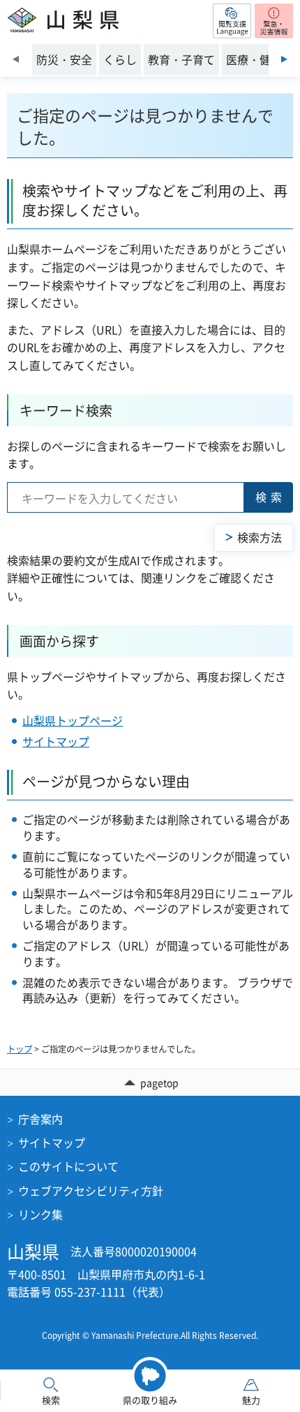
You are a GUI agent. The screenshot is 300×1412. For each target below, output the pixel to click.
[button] (232, 20)
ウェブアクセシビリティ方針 (90, 1190)
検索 (270, 496)
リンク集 (40, 1214)
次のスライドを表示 (284, 59)
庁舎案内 (40, 1118)
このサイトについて (68, 1166)
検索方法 (259, 537)
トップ (19, 1049)
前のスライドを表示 (15, 59)
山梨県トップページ (72, 720)
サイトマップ (55, 741)
